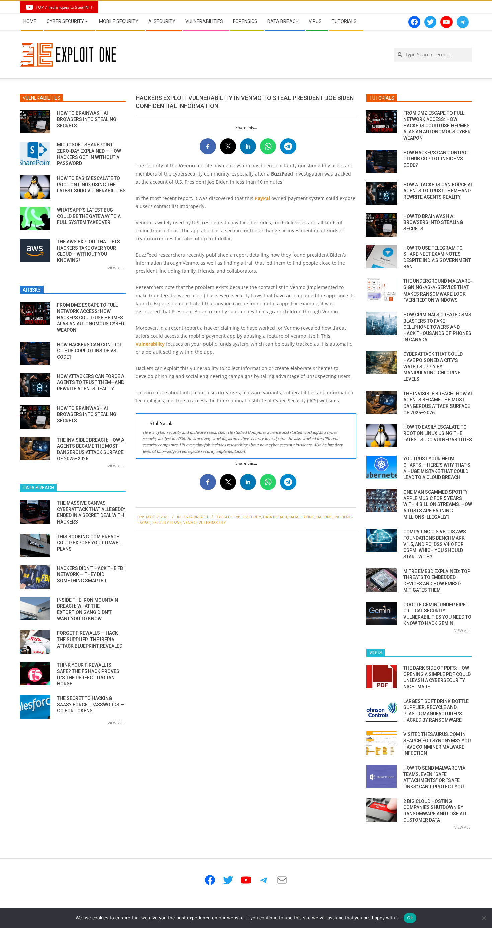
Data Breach (196, 516)
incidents (343, 516)
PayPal (262, 198)
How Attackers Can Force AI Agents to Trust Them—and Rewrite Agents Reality (91, 382)
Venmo (190, 522)
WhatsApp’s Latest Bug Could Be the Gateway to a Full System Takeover (89, 216)
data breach (275, 516)
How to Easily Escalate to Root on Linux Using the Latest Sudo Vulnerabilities (91, 184)
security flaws (166, 522)
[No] (483, 918)
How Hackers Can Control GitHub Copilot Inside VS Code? (89, 351)
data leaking (301, 516)
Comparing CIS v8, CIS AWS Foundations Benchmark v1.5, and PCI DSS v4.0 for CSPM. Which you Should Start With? (434, 544)
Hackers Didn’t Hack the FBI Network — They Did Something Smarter (91, 574)
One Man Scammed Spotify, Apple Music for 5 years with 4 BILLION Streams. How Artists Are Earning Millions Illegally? (437, 504)
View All (116, 267)
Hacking (324, 516)
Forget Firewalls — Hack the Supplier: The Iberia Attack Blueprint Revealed (89, 639)
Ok (410, 917)
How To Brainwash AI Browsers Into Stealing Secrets (86, 119)
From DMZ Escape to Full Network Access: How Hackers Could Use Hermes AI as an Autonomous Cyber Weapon (90, 317)
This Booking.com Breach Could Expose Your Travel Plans (89, 543)
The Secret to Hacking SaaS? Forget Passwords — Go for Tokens (90, 704)
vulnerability (150, 344)
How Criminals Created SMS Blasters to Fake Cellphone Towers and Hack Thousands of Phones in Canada (437, 327)
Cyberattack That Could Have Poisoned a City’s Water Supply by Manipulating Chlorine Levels (433, 366)
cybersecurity (247, 516)
